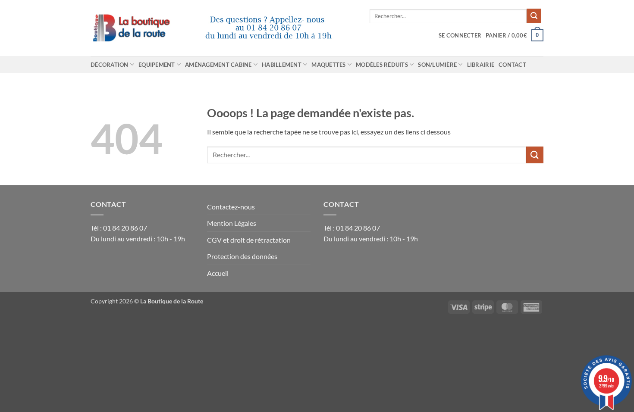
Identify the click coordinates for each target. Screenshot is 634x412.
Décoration (110, 64)
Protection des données (242, 256)
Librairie (480, 64)
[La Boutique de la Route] (224, 28)
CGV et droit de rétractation (249, 240)
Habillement (281, 64)
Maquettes (328, 64)
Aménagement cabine (218, 64)
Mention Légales (231, 223)
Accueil (218, 273)
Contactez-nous (231, 207)
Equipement (156, 64)
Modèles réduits (382, 64)
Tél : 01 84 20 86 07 (119, 228)
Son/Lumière (437, 64)
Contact (512, 64)
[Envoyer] (534, 16)
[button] (460, 35)
